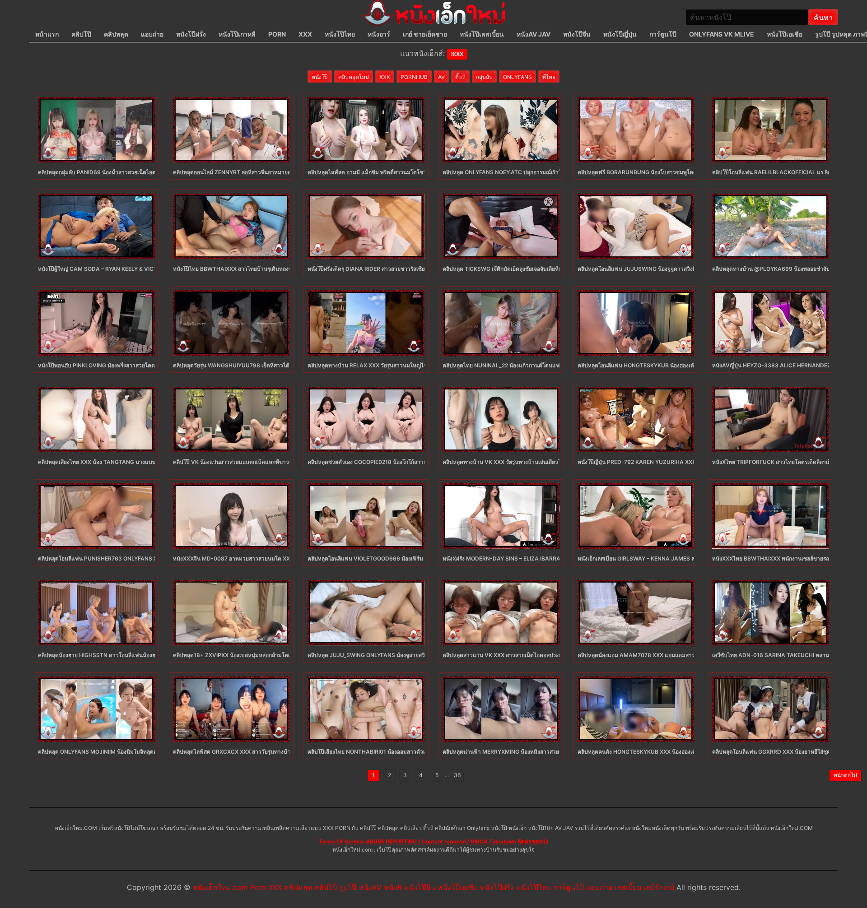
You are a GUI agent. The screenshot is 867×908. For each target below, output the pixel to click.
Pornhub (414, 77)
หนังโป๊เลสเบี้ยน (482, 34)
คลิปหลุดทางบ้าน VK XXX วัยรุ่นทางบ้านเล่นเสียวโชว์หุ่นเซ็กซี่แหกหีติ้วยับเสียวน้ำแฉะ (543, 462)
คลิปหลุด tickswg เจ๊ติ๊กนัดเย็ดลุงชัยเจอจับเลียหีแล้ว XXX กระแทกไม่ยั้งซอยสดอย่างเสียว (548, 268)
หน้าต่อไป (845, 775)
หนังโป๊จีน (577, 34)
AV (441, 77)
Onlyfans (517, 77)
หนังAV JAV (533, 34)
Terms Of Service (341, 841)
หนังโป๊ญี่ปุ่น (620, 34)
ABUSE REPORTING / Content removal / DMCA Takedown (441, 841)
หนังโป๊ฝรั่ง (191, 34)
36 (457, 775)
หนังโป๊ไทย (340, 34)
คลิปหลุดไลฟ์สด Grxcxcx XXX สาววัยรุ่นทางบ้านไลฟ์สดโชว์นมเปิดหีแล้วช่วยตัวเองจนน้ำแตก (285, 751)
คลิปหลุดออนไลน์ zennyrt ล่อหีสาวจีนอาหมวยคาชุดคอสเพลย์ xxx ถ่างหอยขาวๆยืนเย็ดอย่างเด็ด (289, 172)
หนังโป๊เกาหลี (237, 34)
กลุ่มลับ (484, 77)
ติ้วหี (460, 77)
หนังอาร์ (379, 34)
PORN (277, 34)
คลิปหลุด (116, 34)
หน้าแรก (47, 34)
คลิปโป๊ (81, 34)
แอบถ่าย (152, 34)
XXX (305, 34)
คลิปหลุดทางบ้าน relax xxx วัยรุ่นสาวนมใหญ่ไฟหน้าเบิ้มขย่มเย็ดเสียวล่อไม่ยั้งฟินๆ (407, 365)
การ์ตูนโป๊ (662, 34)
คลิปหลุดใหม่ (353, 77)
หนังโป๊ (320, 77)
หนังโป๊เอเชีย (784, 34)
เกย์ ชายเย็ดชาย (425, 34)
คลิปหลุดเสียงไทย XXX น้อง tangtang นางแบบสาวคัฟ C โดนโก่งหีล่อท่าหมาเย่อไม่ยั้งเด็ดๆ (147, 462)
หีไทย (548, 77)
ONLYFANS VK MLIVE (721, 34)
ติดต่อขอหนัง (532, 841)
